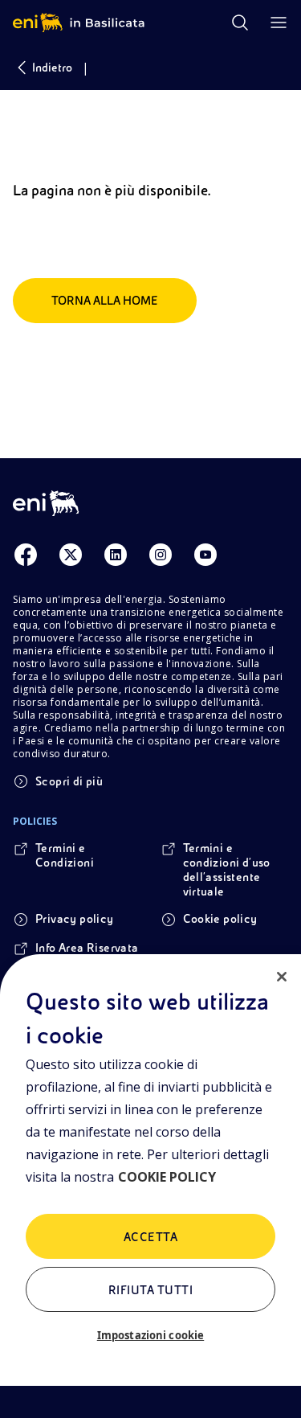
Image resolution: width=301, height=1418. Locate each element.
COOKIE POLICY (167, 1177)
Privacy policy (74, 918)
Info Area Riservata (87, 947)
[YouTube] (205, 555)
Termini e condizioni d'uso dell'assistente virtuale (226, 870)
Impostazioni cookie (150, 1335)
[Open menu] (278, 22)
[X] (70, 555)
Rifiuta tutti (150, 1290)
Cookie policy (220, 918)
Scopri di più (69, 781)
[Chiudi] (281, 976)
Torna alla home (104, 300)
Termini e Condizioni (64, 855)
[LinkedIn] (115, 555)
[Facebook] (26, 555)
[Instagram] (160, 555)
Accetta (150, 1237)
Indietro (52, 67)
